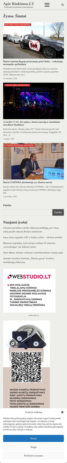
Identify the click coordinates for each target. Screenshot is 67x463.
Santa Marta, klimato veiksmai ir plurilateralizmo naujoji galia (33, 252)
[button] (62, 412)
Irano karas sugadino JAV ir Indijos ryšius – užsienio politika (32, 237)
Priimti (33, 438)
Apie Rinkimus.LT (18, 3)
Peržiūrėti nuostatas (33, 455)
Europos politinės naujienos (19, 145)
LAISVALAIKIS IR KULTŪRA (17, 85)
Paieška (7, 205)
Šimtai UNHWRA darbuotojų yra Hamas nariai (27, 182)
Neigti (33, 447)
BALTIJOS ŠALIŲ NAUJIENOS (17, 24)
